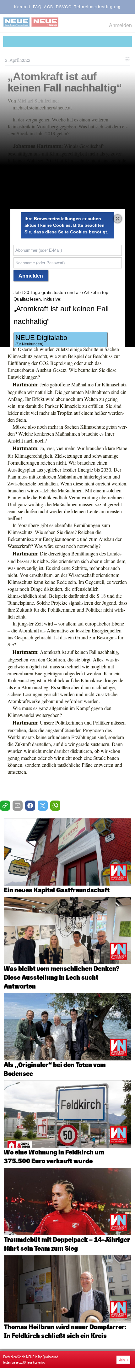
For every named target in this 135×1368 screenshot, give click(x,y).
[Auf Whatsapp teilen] (55, 806)
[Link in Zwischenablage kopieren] (5, 806)
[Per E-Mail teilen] (18, 806)
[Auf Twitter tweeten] (43, 806)
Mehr (121, 1360)
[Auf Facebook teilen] (30, 806)
